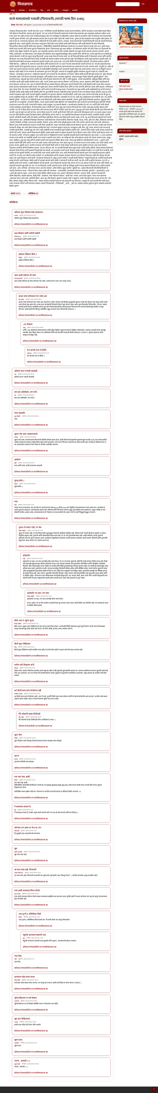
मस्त (16, 501)
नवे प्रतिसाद (33, 10)
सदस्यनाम (122, 63)
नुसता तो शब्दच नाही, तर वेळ (30, 527)
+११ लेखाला (27, 324)
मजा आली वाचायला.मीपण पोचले (27, 890)
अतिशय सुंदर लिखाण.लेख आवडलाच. (28, 212)
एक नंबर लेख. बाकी (22, 777)
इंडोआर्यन (26, 555)
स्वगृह (13, 10)
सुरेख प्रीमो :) (19, 481)
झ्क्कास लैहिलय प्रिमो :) (28, 254)
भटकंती (74, 10)
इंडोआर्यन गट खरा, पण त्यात (38, 593)
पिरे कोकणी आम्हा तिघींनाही (29, 714)
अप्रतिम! (17, 459)
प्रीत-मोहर (19, 24)
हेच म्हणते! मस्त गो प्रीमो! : (37, 350)
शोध (143, 4)
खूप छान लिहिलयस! (22, 1019)
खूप (15, 848)
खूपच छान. (18, 1040)
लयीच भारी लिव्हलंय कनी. (24, 665)
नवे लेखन (22, 10)
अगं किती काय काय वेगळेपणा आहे (27, 690)
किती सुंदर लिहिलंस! (22, 644)
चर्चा (48, 10)
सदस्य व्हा (44, 224)
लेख (41, 10)
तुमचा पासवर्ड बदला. (126, 89)
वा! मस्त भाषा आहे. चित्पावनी (25, 869)
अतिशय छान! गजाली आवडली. (26, 371)
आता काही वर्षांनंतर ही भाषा (25, 275)
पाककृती (65, 10)
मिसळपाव (25, 4)
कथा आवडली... (20, 413)
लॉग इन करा (32, 224)
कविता (56, 10)
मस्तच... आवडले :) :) (22, 1061)
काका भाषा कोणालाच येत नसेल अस (33, 296)
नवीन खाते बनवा (124, 86)
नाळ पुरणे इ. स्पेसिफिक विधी (30, 914)
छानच (16, 756)
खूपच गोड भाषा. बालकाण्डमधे (25, 434)
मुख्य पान (12, 13)
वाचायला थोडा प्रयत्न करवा (24, 977)
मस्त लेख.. (18, 956)
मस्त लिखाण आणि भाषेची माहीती (27, 233)
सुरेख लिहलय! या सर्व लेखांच (25, 998)
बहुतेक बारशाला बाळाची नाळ (34, 935)
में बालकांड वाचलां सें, (22, 806)
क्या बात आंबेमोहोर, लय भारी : (26, 392)
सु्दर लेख (18, 735)
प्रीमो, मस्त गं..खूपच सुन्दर (24, 620)
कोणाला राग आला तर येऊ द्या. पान (27, 828)
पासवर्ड (121, 72)
